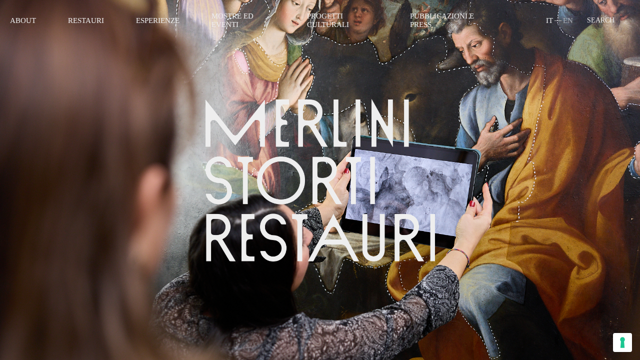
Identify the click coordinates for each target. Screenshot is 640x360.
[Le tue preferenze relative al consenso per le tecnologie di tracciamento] (622, 342)
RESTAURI (86, 20)
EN (568, 20)
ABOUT (23, 20)
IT (549, 20)
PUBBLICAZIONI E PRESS (442, 20)
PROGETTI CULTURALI (328, 20)
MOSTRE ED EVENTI (233, 20)
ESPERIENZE (158, 20)
